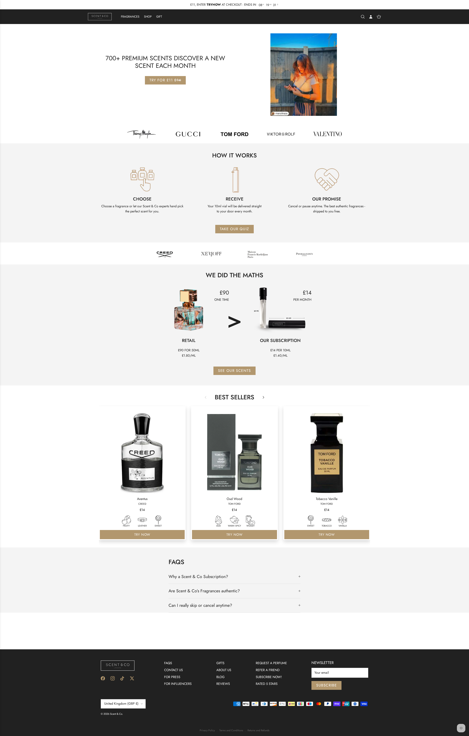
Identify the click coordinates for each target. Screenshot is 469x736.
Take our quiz (234, 229)
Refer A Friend (268, 670)
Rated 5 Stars (267, 683)
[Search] (363, 16)
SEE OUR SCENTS (234, 370)
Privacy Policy (207, 730)
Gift (159, 16)
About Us (223, 670)
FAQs (168, 663)
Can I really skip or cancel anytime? (200, 605)
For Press (172, 676)
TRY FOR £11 (165, 80)
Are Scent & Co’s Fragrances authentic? (204, 591)
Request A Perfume (271, 663)
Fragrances (130, 16)
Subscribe (326, 685)
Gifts (220, 663)
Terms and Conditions (231, 730)
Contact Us (173, 670)
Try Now (142, 534)
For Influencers (178, 683)
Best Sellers (234, 397)
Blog (220, 676)
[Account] (371, 16)
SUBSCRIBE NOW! (269, 676)
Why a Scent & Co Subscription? (198, 576)
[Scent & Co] (100, 16)
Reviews (223, 683)
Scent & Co (116, 713)
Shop (148, 16)
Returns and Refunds (258, 730)
